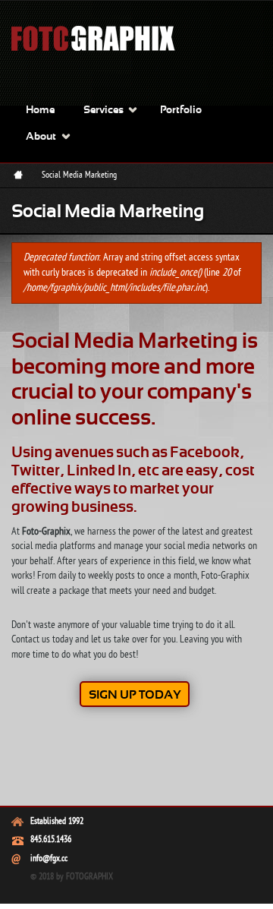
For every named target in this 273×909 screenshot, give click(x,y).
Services (103, 110)
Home (40, 110)
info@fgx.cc (48, 859)
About (41, 137)
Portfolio (181, 110)
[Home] (102, 57)
